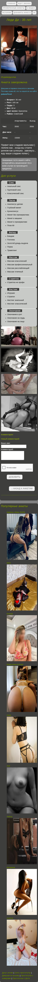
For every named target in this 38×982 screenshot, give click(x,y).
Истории (6, 12)
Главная (11, 3)
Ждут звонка (24, 3)
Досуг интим (7, 973)
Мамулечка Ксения (15, 664)
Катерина (11, 867)
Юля (9, 563)
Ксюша (10, 614)
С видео (31, 8)
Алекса (10, 918)
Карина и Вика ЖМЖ (16, 512)
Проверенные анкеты (13, 8)
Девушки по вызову (10, 976)
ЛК (34, 12)
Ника (9, 715)
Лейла (9, 817)
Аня (8, 766)
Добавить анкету (22, 12)
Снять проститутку (22, 973)
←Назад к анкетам (22, 488)
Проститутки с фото (21, 978)
